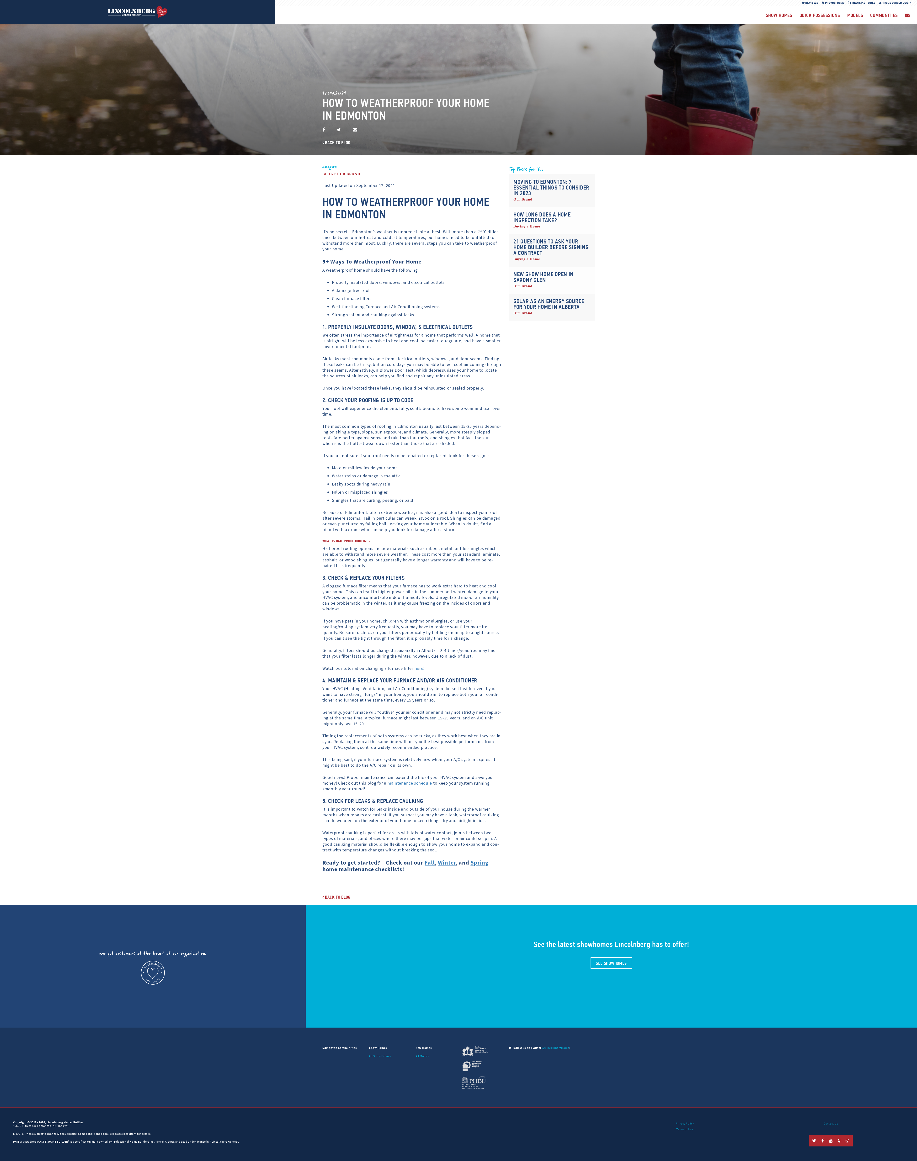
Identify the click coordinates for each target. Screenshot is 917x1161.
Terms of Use (684, 1129)
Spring (479, 862)
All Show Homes (380, 1056)
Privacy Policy (685, 1123)
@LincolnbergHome (556, 1048)
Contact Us (831, 1123)
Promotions (834, 3)
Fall (430, 862)
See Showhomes (611, 963)
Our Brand (348, 174)
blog (328, 174)
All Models (423, 1056)
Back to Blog (337, 142)
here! (420, 668)
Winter (447, 862)
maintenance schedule (410, 783)
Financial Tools (863, 3)
